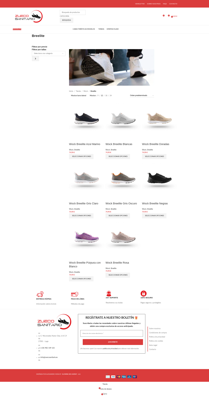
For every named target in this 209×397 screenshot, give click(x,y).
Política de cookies (156, 341)
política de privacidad (110, 348)
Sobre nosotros (155, 328)
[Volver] (29, 37)
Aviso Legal (153, 345)
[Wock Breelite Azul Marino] (86, 118)
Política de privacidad (157, 337)
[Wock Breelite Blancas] (123, 118)
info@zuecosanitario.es (49, 357)
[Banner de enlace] (123, 67)
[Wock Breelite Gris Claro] (86, 178)
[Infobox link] (52, 299)
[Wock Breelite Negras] (159, 178)
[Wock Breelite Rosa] (123, 237)
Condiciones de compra (158, 333)
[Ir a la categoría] (35, 58)
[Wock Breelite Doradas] (159, 118)
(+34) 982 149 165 (48, 348)
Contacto (152, 349)
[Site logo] (28, 16)
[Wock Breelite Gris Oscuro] (123, 178)
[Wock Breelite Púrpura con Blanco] (86, 237)
